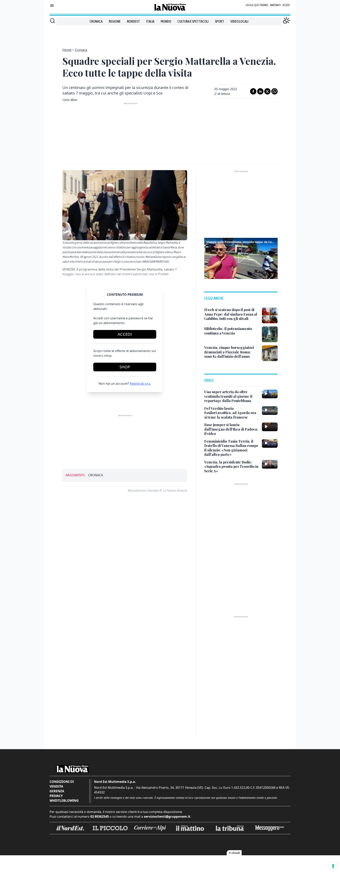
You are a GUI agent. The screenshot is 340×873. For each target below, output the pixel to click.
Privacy (56, 796)
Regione (115, 21)
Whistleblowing (64, 800)
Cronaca (96, 21)
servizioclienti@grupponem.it (167, 816)
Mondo (166, 21)
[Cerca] (52, 21)
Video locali (239, 21)
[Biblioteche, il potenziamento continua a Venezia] (270, 334)
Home (66, 50)
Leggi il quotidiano (257, 5)
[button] (241, 258)
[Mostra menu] (52, 5)
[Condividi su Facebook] (253, 91)
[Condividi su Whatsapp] (274, 91)
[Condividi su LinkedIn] (260, 91)
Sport (219, 21)
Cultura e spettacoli (193, 21)
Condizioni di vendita (62, 784)
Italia (150, 21)
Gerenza (57, 791)
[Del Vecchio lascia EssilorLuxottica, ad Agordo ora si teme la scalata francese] (270, 410)
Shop (124, 367)
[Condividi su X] (267, 91)
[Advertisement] (170, 34)
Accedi (286, 5)
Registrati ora (140, 383)
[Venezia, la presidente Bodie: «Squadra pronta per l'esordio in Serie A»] (270, 464)
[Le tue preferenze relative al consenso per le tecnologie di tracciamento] (333, 866)
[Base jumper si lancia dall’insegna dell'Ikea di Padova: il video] (270, 427)
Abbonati (275, 5)
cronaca (95, 475)
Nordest (133, 21)
